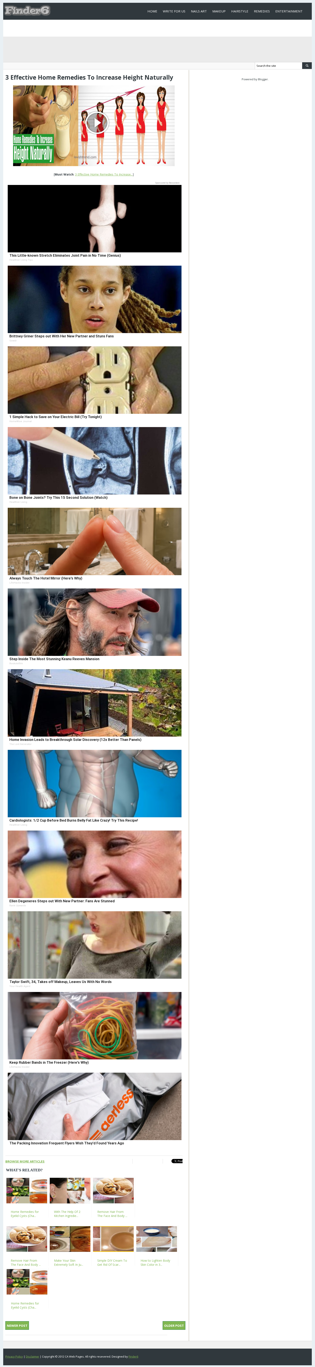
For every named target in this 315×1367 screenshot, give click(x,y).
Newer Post (17, 1325)
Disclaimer (32, 1356)
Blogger (263, 79)
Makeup (219, 11)
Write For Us (174, 11)
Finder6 (133, 1356)
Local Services (159, 28)
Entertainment (289, 11)
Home (152, 11)
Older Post (174, 1325)
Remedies (262, 11)
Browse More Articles (25, 1161)
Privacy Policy (14, 1356)
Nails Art (199, 11)
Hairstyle (239, 11)
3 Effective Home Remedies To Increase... (104, 174)
